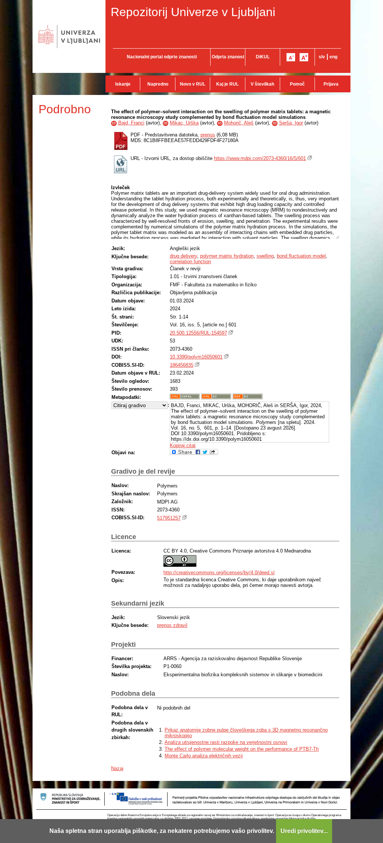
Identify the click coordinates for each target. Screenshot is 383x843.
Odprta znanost (228, 56)
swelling (265, 256)
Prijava (331, 84)
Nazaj (117, 768)
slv (322, 56)
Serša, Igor (291, 123)
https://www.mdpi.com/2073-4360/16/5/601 (260, 158)
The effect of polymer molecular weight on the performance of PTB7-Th (242, 749)
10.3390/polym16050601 (196, 357)
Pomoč (297, 84)
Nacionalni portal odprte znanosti (162, 56)
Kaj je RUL (227, 84)
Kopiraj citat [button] (183, 445)
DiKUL (263, 56)
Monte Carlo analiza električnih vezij (204, 756)
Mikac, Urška (184, 123)
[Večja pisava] (304, 57)
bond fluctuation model (301, 256)
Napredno (157, 84)
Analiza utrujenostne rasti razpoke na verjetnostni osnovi (226, 742)
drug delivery (183, 256)
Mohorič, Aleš (239, 123)
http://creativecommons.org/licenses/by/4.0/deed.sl (219, 572)
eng (333, 56)
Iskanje (123, 84)
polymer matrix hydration (227, 256)
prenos (207, 135)
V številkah (262, 84)
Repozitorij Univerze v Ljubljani (193, 12)
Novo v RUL (192, 84)
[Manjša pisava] (291, 57)
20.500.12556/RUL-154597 (198, 333)
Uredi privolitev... (304, 831)
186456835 (181, 365)
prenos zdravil (172, 625)
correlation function (190, 261)
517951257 (169, 518)
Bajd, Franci (131, 123)
